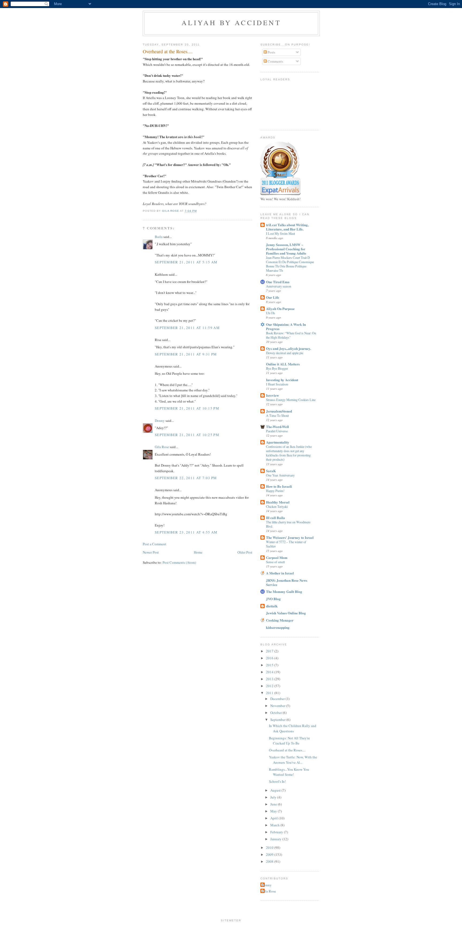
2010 (270, 847)
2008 (270, 861)
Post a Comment (154, 544)
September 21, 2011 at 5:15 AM (186, 262)
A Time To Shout (277, 415)
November (278, 705)
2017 (270, 651)
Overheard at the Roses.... (287, 750)
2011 (270, 692)
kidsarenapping (278, 627)
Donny (160, 420)
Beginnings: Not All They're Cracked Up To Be (289, 741)
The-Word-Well (277, 426)
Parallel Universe (277, 431)
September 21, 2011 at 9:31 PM (186, 354)
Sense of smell (275, 562)
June (274, 804)
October (276, 712)
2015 (270, 665)
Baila (159, 236)
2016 (270, 658)
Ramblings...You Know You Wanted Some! (289, 772)
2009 (270, 854)
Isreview (272, 395)
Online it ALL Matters (283, 363)
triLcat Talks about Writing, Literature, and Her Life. (287, 227)
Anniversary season (278, 286)
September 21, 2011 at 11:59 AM (187, 327)
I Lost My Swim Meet (280, 233)
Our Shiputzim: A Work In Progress (286, 326)
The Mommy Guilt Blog (284, 591)
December (278, 698)
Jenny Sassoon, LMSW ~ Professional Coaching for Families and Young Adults (286, 249)
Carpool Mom (276, 557)
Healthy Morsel (278, 502)
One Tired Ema (278, 281)
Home (198, 552)
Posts (271, 52)
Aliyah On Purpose (280, 308)
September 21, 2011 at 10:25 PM (187, 434)
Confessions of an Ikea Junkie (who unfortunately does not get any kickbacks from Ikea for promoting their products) (289, 452)
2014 (270, 671)
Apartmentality (277, 442)
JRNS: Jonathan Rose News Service (286, 582)
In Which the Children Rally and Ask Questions (292, 728)
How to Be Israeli (279, 486)
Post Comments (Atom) (179, 562)
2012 (270, 685)
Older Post (244, 552)
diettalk (272, 605)
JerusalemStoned (279, 411)
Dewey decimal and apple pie (284, 353)
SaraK (271, 470)
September (278, 719)
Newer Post (151, 552)
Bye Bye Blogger (277, 368)
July (273, 797)
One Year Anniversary (280, 475)
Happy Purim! (275, 491)
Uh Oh (270, 313)
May (274, 811)
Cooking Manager (280, 620)
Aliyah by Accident (231, 22)
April (274, 818)
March (275, 825)
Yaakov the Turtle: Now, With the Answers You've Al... (293, 760)
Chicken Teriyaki (277, 506)
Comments (275, 61)
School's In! (277, 781)
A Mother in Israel (280, 573)
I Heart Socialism (277, 384)
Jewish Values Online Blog (286, 612)
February (277, 832)
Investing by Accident (282, 379)
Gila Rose (162, 446)
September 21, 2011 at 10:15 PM (187, 408)
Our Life (272, 297)
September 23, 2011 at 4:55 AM (186, 532)
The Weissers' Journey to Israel (290, 537)
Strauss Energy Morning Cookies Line (290, 400)
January (276, 839)
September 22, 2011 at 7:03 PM (186, 477)
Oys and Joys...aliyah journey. (288, 348)
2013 (270, 678)
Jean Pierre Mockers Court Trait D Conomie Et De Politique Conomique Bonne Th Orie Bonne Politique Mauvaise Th (290, 264)
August (276, 790)
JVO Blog (273, 598)
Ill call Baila (275, 517)
